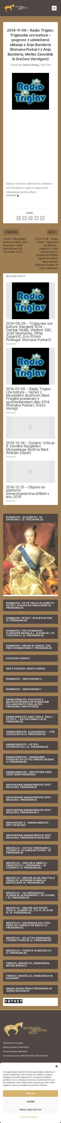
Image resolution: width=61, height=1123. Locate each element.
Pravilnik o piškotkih (29, 1117)
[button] (56, 1066)
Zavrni (30, 1101)
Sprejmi (30, 1093)
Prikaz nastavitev (30, 1109)
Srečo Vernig (30, 65)
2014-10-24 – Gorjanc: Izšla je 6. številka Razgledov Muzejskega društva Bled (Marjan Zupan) (30, 448)
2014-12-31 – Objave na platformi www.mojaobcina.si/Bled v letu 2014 (27, 492)
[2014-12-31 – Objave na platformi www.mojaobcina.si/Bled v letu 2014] (30, 472)
